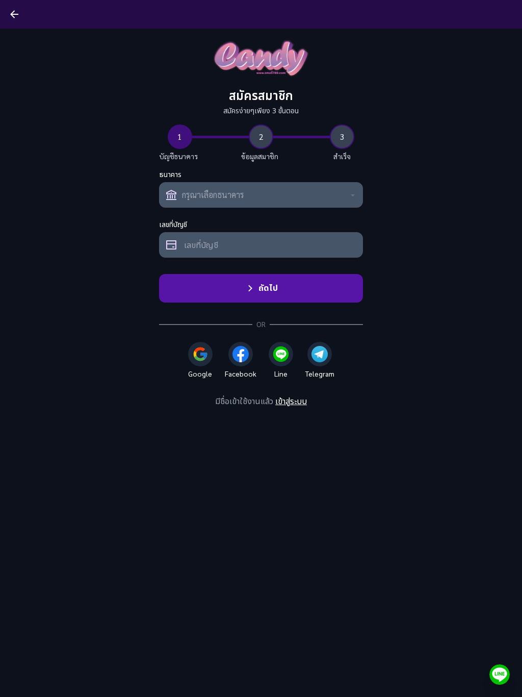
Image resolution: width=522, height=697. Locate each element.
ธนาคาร (170, 174)
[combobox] (261, 195)
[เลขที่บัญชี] (261, 245)
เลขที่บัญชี (173, 224)
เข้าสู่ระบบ (291, 401)
